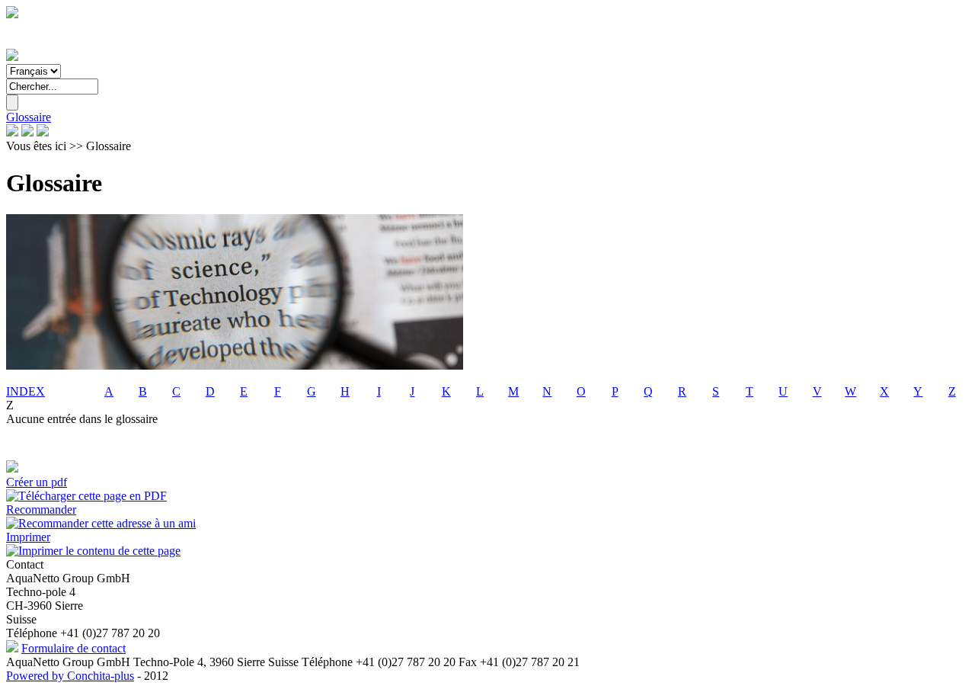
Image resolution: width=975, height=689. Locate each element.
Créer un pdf (36, 482)
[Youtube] (43, 132)
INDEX (25, 391)
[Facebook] (12, 132)
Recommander (41, 509)
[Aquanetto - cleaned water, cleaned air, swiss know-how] (12, 56)
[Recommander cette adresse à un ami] (101, 523)
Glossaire (28, 117)
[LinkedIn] (27, 132)
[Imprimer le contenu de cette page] (93, 550)
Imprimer (28, 536)
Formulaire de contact (73, 648)
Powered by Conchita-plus (70, 675)
